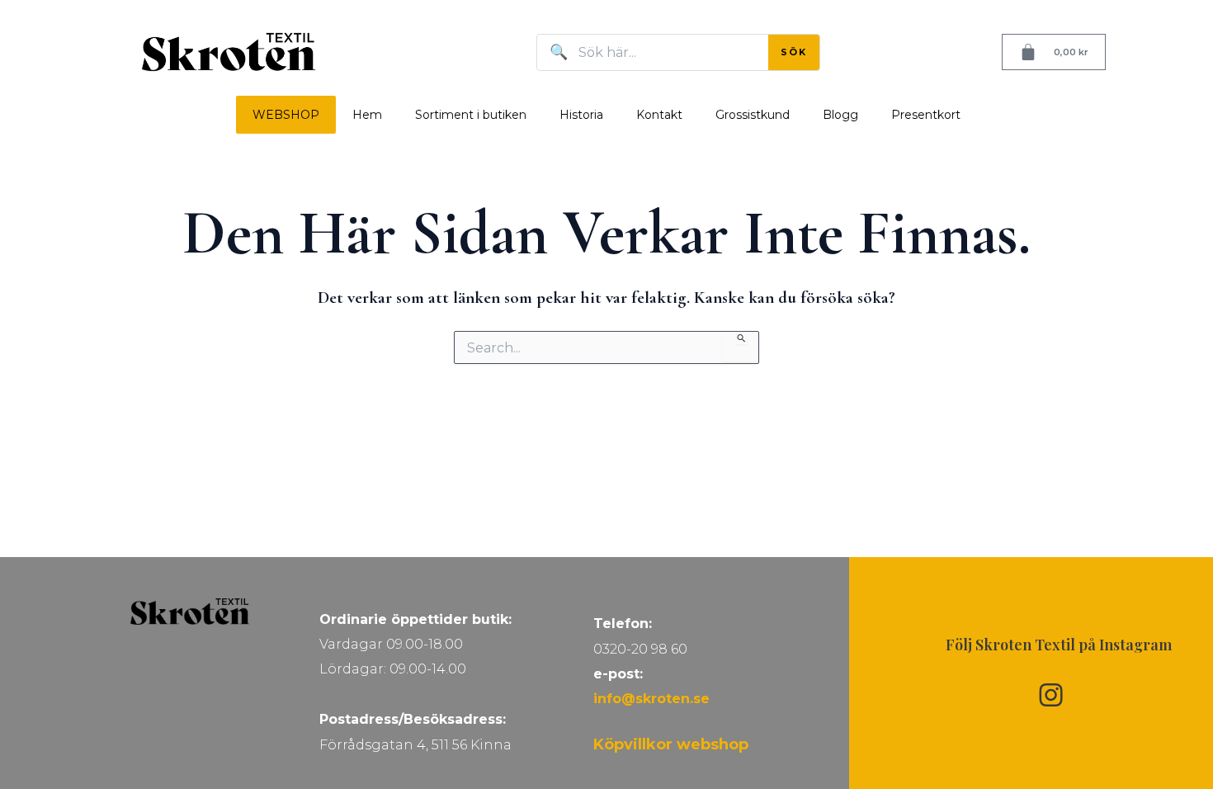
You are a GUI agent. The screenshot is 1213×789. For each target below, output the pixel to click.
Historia (581, 114)
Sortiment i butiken (470, 114)
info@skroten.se (651, 698)
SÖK (794, 52)
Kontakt (659, 114)
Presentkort (925, 114)
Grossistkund (752, 114)
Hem (367, 114)
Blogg (840, 114)
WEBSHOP (286, 114)
